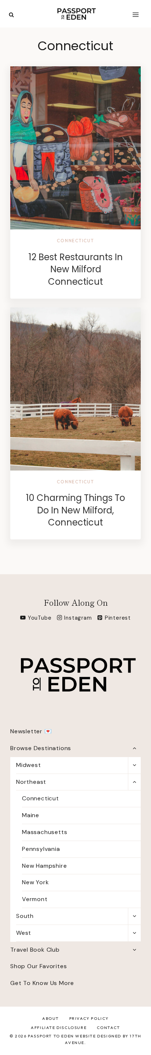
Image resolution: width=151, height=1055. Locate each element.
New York (35, 882)
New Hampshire (44, 866)
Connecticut (75, 240)
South (25, 916)
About (50, 1018)
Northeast (31, 782)
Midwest (28, 765)
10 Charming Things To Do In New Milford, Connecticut (75, 510)
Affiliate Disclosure (58, 1027)
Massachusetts (44, 832)
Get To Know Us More (42, 983)
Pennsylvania (41, 849)
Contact (108, 1027)
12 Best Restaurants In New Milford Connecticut (76, 269)
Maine (30, 815)
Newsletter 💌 (31, 731)
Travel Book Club (35, 949)
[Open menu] (135, 14)
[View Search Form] (11, 15)
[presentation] (75, 147)
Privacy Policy (89, 1018)
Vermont (35, 899)
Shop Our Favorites (38, 966)
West (23, 933)
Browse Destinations (40, 748)
